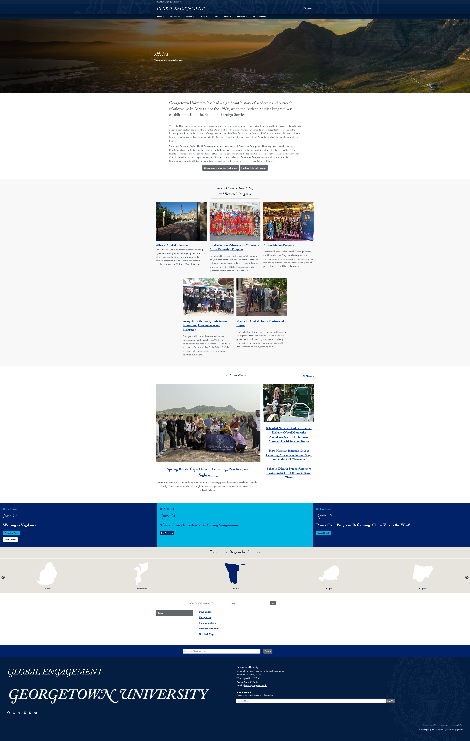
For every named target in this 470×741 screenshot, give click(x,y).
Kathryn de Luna (207, 623)
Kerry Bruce (205, 617)
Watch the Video (11, 533)
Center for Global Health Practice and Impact (260, 323)
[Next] (467, 577)
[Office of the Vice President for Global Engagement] (183, 9)
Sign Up (390, 701)
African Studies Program (278, 245)
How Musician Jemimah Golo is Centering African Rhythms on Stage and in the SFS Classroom (289, 455)
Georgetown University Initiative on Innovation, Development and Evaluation (205, 326)
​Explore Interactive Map (253, 168)
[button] (161, 16)
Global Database (259, 16)
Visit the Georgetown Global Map (168, 60)
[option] (47, 576)
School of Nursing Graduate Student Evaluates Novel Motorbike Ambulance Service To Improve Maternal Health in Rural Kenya (289, 435)
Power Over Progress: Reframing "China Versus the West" (363, 525)
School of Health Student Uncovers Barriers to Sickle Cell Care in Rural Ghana (288, 473)
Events (216, 16)
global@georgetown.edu (255, 685)
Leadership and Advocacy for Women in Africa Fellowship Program (234, 247)
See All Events (10, 539)
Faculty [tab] (162, 612)
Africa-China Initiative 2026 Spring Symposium (199, 525)
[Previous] (3, 577)
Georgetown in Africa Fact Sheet (220, 168)
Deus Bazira (205, 611)
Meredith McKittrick (209, 628)
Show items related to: (201, 603)
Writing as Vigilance (20, 525)
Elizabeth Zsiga (207, 634)
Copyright (444, 725)
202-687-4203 (250, 681)
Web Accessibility (429, 725)
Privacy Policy (457, 725)
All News (307, 375)
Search (268, 651)
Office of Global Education (172, 245)
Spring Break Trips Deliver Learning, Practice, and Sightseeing (208, 473)
